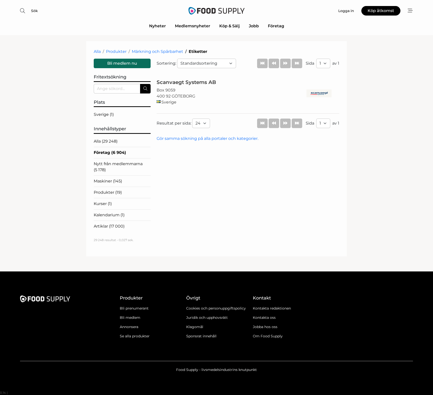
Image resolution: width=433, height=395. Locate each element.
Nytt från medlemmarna (118, 166)
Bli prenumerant (134, 308)
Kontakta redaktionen (272, 308)
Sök (34, 11)
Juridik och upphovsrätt (207, 317)
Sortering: (167, 63)
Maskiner (108, 181)
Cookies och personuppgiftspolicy (216, 308)
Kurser (103, 203)
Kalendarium (109, 215)
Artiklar (109, 226)
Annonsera (129, 327)
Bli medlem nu (122, 63)
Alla (97, 51)
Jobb (254, 26)
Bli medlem (130, 317)
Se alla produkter (135, 336)
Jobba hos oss (265, 327)
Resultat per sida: (174, 123)
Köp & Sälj (229, 26)
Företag (276, 26)
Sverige (104, 114)
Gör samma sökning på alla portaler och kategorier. (207, 138)
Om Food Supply (268, 336)
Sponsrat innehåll (201, 336)
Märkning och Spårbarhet (157, 51)
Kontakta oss (264, 317)
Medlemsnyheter (192, 26)
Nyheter (157, 26)
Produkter (116, 51)
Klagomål (194, 327)
